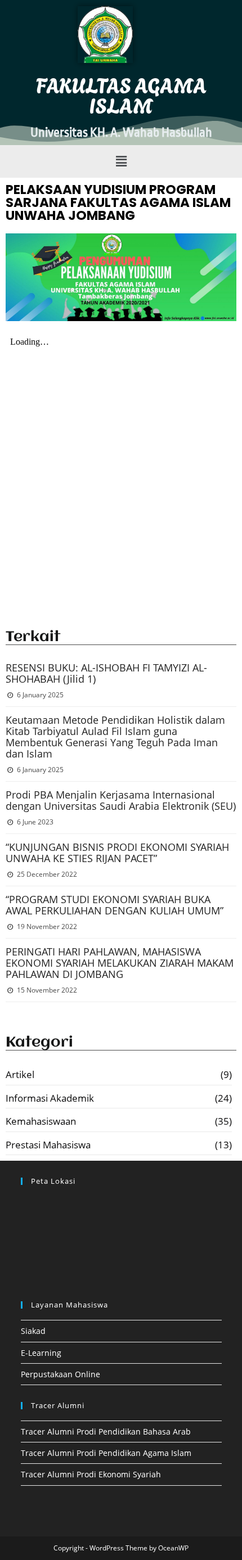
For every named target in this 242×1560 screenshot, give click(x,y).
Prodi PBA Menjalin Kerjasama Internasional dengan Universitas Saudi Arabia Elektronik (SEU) (121, 800)
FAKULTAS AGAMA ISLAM (121, 94)
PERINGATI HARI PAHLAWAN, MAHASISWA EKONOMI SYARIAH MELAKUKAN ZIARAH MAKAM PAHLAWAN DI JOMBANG (120, 963)
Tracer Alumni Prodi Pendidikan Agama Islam (106, 1453)
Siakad (33, 1330)
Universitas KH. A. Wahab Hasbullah (121, 132)
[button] (121, 161)
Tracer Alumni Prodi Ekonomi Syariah (91, 1474)
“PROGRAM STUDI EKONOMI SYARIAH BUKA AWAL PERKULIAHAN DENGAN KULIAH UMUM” (114, 904)
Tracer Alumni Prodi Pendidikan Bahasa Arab (106, 1431)
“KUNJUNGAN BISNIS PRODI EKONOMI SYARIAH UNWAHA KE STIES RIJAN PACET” (117, 852)
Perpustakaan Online (60, 1374)
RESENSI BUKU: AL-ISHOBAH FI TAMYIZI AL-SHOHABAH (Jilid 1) (106, 673)
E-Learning (41, 1352)
